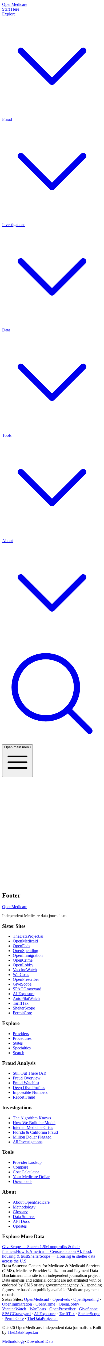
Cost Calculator (26, 1172)
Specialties (22, 1048)
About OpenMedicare (31, 1202)
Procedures (22, 1038)
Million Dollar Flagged (32, 1137)
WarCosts (21, 974)
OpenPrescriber (26, 979)
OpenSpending (25, 950)
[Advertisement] (52, 831)
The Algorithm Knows (32, 1118)
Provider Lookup (27, 1162)
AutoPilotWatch (26, 998)
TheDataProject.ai (28, 936)
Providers (21, 1033)
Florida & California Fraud (35, 1132)
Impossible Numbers (30, 1092)
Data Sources (24, 1216)
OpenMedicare (14, 906)
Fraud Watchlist (26, 1083)
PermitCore (22, 1013)
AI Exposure (23, 993)
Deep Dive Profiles (29, 1087)
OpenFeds (21, 946)
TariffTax (21, 1003)
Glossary (20, 1212)
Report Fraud (24, 1097)
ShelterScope (24, 1008)
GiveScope (22, 984)
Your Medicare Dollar (31, 1176)
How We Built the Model (34, 1122)
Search (18, 1052)
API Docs (21, 1221)
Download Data (39, 1341)
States (18, 1043)
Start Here (10, 9)
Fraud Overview (27, 1078)
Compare (20, 1167)
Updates (20, 1226)
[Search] (52, 742)
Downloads (22, 1181)
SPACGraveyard (27, 989)
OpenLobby (23, 965)
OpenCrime (23, 960)
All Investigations (27, 1142)
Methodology (24, 1207)
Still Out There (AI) (29, 1073)
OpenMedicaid (25, 941)
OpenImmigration (28, 955)
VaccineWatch (25, 969)
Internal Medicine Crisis (33, 1127)
